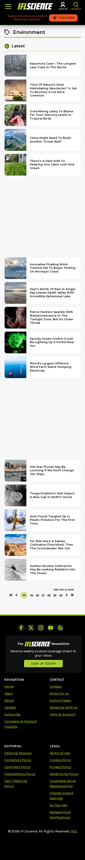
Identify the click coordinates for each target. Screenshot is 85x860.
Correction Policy (17, 760)
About (9, 700)
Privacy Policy (60, 767)
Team (8, 693)
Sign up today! (43, 663)
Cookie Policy (60, 760)
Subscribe (12, 714)
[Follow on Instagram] (40, 627)
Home (9, 686)
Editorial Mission (18, 753)
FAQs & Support (62, 714)
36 (37, 595)
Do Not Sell (59, 805)
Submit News (60, 700)
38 (49, 595)
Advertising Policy (64, 774)
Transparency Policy (19, 774)
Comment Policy (17, 767)
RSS (74, 831)
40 (61, 595)
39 (54, 595)
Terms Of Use (60, 753)
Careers (10, 707)
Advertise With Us (64, 707)
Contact (56, 686)
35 (31, 595)
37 (43, 595)
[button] (76, 4)
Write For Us (59, 693)
